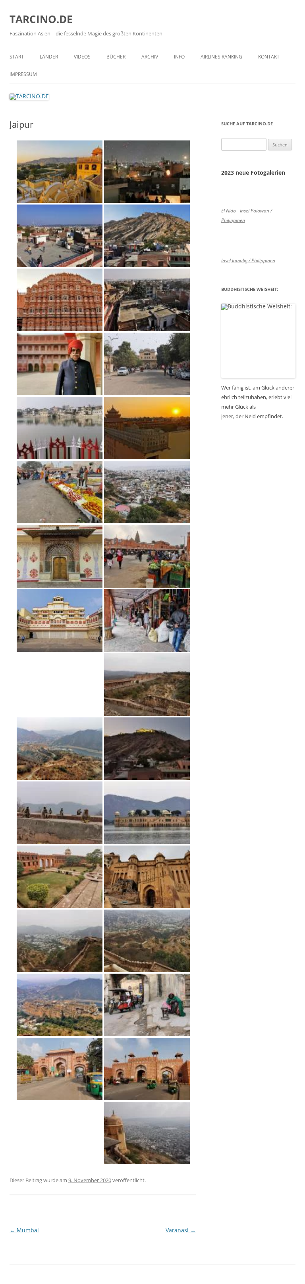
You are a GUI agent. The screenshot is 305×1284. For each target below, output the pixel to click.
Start (17, 56)
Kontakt (269, 56)
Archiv (149, 56)
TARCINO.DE (41, 19)
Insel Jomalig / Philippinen (248, 260)
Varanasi (181, 1230)
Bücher (115, 56)
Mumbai (24, 1230)
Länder (49, 56)
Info (179, 56)
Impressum (23, 74)
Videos (82, 56)
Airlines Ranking (221, 56)
